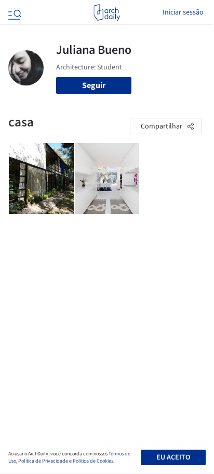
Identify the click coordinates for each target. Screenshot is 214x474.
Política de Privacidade (43, 461)
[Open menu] (13, 12)
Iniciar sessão (183, 12)
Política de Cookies (93, 461)
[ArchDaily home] (106, 12)
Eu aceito (173, 457)
